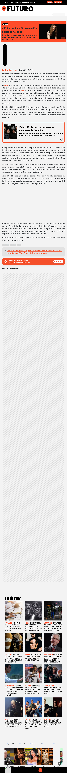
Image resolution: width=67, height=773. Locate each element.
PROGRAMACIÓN (17, 2)
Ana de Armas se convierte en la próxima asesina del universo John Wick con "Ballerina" (34, 250)
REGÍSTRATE (58, 2)
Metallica (13, 245)
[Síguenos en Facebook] (55, 8)
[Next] (48, 770)
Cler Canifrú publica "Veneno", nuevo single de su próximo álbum (27, 253)
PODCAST (32, 2)
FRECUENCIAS (25, 2)
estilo (22, 90)
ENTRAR (50, 2)
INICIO (6, 2)
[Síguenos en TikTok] (52, 8)
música (19, 245)
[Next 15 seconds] (44, 770)
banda (6, 85)
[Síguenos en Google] (47, 8)
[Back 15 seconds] (36, 770)
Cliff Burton (6, 245)
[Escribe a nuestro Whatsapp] (65, 8)
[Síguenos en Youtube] (60, 8)
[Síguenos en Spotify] (62, 8)
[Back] (33, 770)
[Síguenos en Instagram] (50, 8)
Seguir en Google (58, 261)
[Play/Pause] (40, 770)
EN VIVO (11, 2)
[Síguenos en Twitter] (57, 8)
